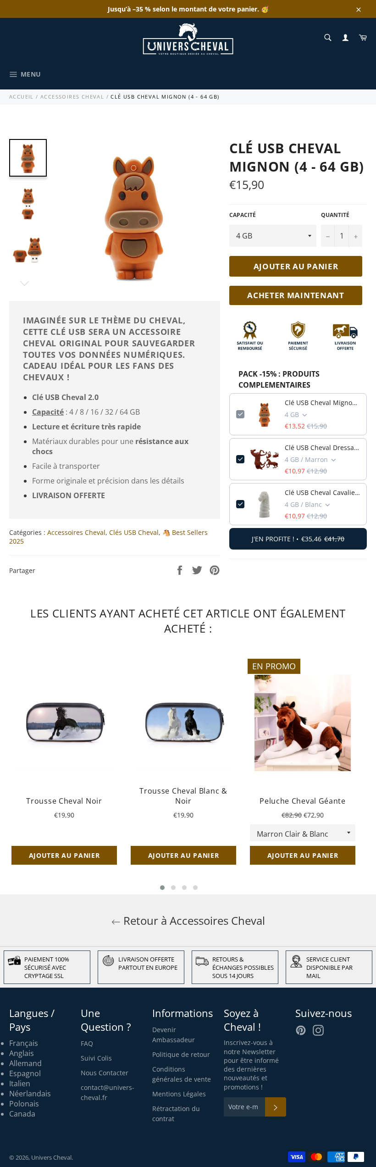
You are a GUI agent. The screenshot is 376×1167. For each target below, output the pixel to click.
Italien (19, 1083)
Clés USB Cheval (134, 532)
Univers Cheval (51, 1157)
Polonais (24, 1104)
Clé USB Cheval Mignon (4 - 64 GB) (322, 402)
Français (23, 1043)
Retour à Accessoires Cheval (193, 920)
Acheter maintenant (295, 295)
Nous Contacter (104, 1072)
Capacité (242, 215)
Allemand (25, 1063)
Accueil (21, 96)
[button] (162, 887)
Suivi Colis (96, 1058)
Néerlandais (30, 1094)
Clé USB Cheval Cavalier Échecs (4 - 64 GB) (322, 492)
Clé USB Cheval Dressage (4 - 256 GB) (322, 447)
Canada (22, 1114)
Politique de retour (181, 1054)
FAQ (87, 1043)
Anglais (21, 1053)
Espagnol (25, 1073)
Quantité (335, 215)
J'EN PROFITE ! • (298, 538)
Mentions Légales (179, 1093)
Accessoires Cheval (72, 96)
